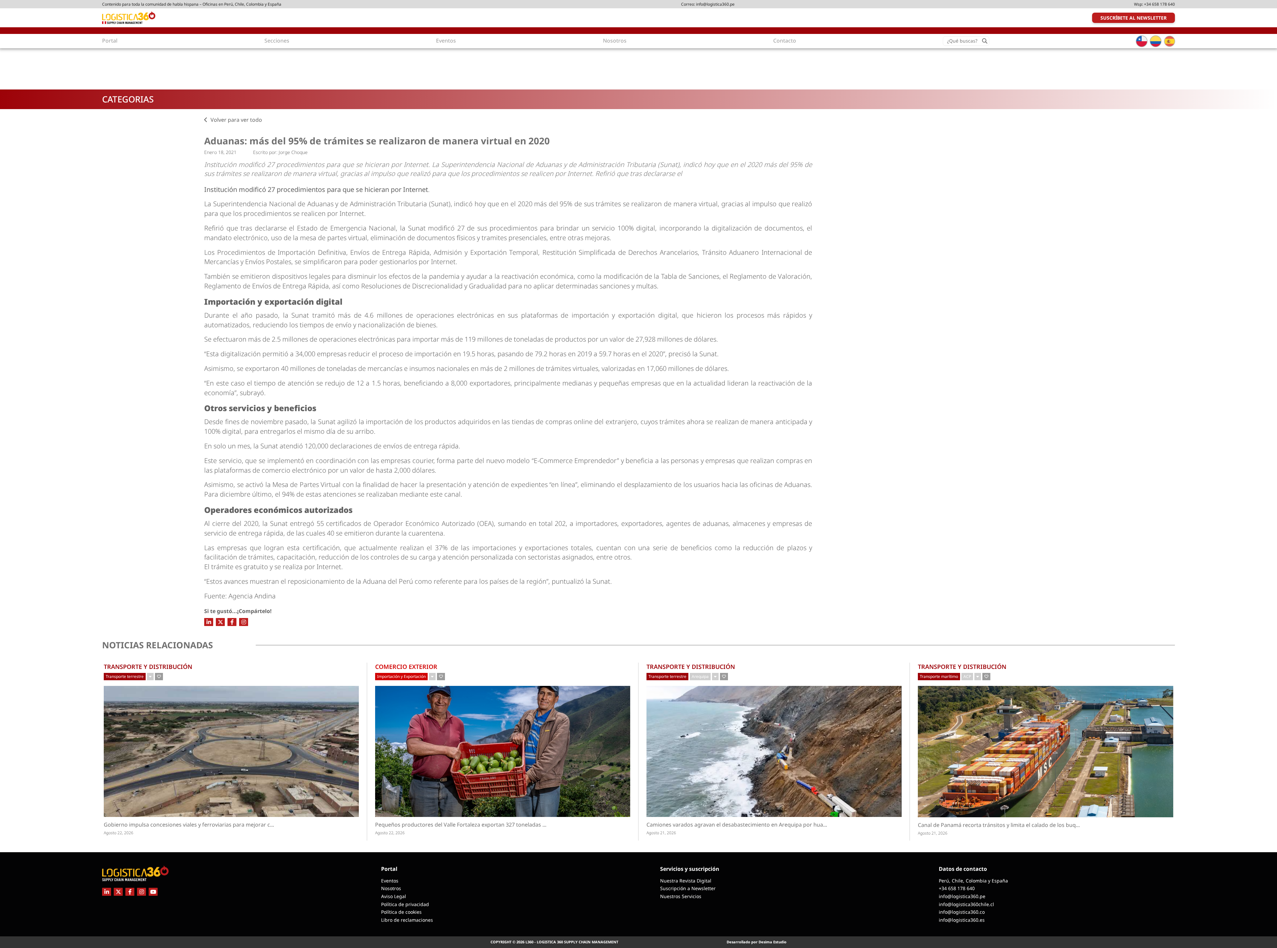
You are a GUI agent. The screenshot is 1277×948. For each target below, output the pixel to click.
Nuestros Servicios (680, 896)
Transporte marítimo (939, 676)
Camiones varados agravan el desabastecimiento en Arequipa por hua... (748, 824)
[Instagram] (243, 622)
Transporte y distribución (148, 667)
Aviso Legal (393, 896)
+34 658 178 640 (1159, 4)
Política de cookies (401, 912)
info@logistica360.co (962, 912)
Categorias (128, 99)
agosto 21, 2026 (661, 833)
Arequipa (700, 676)
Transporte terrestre (125, 676)
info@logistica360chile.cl (966, 904)
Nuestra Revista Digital (685, 880)
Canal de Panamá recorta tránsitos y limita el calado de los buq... (1010, 825)
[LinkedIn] (209, 622)
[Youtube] (153, 891)
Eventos (389, 880)
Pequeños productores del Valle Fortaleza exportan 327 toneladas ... (478, 824)
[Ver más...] (150, 676)
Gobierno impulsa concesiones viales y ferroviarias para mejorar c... (201, 824)
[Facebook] (232, 622)
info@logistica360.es (962, 920)
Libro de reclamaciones (407, 920)
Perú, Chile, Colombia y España (973, 880)
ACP (967, 676)
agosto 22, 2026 (118, 833)
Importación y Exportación (401, 676)
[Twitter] (220, 622)
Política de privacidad (405, 904)
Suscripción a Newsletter (688, 888)
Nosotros (391, 888)
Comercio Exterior (406, 667)
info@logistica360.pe (715, 4)
